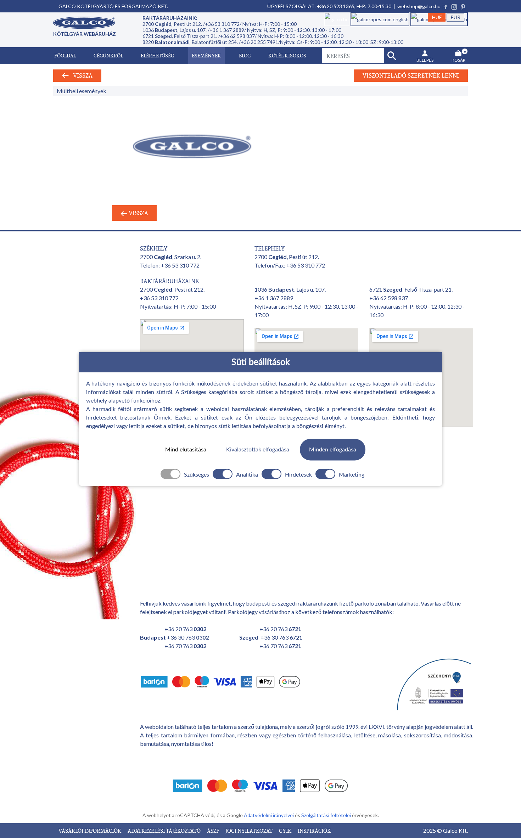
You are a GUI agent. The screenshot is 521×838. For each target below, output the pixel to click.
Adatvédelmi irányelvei (269, 815)
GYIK (285, 830)
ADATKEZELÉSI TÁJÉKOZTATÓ (165, 830)
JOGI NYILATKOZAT (249, 830)
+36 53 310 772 (180, 265)
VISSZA (137, 213)
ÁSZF (213, 830)
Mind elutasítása (185, 449)
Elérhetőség (157, 55)
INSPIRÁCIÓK (314, 830)
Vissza (81, 75)
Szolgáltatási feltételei (326, 815)
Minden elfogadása (332, 449)
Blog (245, 55)
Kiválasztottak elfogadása (257, 449)
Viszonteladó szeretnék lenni (411, 75)
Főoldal (65, 55)
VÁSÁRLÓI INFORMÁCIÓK (90, 830)
